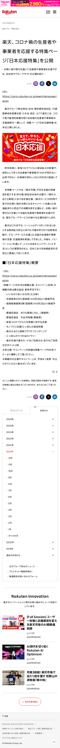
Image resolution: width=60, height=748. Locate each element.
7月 (10, 490)
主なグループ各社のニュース (22, 566)
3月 (10, 516)
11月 (10, 464)
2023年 (10, 439)
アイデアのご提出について (12, 738)
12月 (10, 458)
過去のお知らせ (13, 555)
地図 (6, 716)
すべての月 (13, 536)
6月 (10, 497)
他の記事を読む (31, 702)
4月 (10, 510)
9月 (10, 477)
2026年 (10, 419)
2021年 (9, 452)
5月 (10, 503)
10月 (10, 471)
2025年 (10, 426)
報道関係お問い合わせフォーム (23, 576)
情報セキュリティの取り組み (12, 728)
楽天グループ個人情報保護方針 (40, 728)
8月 (10, 484)
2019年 (9, 549)
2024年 (10, 432)
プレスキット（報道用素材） (20, 571)
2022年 (10, 445)
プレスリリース (16, 410)
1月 (9, 529)
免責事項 (38, 733)
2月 (10, 523)
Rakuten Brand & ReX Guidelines (18, 724)
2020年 (10, 542)
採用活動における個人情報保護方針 (16, 733)
